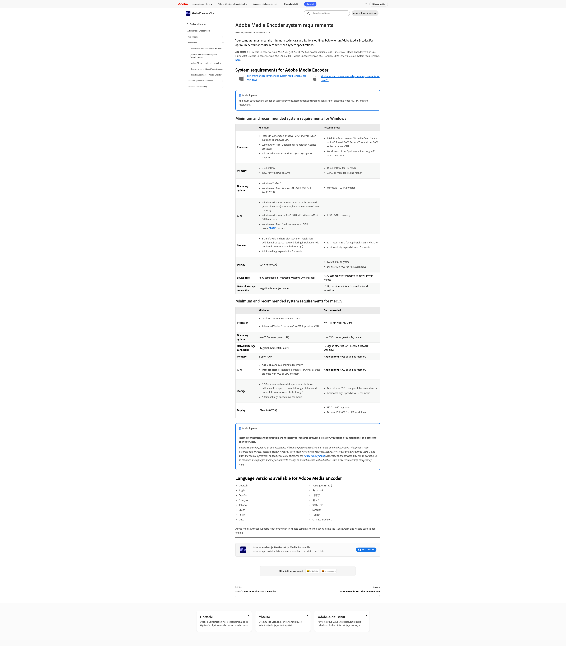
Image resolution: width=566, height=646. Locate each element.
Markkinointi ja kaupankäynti (264, 4)
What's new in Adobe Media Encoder (206, 48)
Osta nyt (310, 4)
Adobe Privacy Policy (314, 455)
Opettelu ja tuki (291, 4)
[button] (365, 4)
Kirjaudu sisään (378, 4)
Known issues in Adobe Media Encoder (207, 69)
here (237, 60)
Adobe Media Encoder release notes (206, 63)
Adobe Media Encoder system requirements (204, 55)
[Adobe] (183, 4)
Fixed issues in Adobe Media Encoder (206, 75)
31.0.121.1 (273, 228)
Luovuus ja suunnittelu (201, 4)
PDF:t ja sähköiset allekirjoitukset (231, 4)
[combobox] (327, 13)
